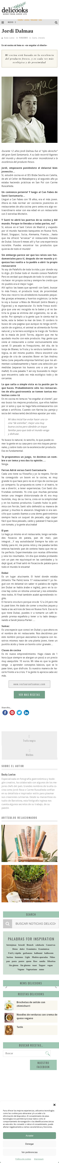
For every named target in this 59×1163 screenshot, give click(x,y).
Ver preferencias (29, 1152)
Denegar (29, 1144)
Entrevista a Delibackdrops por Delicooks (29, 858)
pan (8, 961)
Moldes (29, 755)
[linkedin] (26, 714)
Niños (52, 957)
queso (28, 961)
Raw (35, 961)
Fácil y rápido (14, 953)
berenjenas (11, 945)
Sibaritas (51, 961)
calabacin (39, 945)
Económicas (43, 949)
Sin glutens (25, 965)
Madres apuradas (40, 957)
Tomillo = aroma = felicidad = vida (30, 899)
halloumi (38, 953)
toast (34, 965)
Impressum (39, 1159)
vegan (50, 965)
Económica (31, 949)
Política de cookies (23, 1159)
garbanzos (27, 953)
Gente (34, 38)
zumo (41, 969)
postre (21, 961)
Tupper (42, 965)
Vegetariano (31, 969)
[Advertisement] (29, 1082)
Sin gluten (13, 965)
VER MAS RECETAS (29, 695)
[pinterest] (12, 714)
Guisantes (21, 22)
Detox (15, 949)
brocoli (21, 945)
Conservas (50, 945)
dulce (22, 949)
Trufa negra (29, 740)
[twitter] (19, 714)
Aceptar (29, 1135)
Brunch (30, 945)
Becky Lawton (9, 38)
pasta (14, 961)
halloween (48, 953)
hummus (19, 957)
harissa (10, 957)
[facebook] (5, 714)
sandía (42, 961)
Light (27, 957)
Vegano (21, 969)
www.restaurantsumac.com (29, 684)
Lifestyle (41, 38)
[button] (54, 1104)
